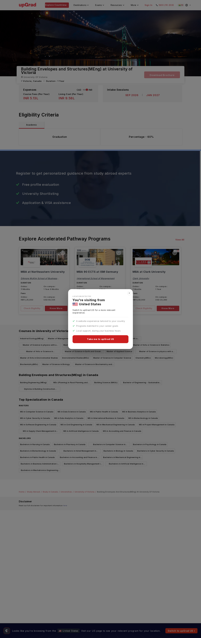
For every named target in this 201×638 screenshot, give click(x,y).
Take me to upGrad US (100, 339)
